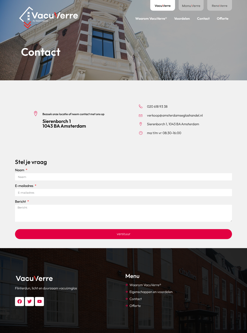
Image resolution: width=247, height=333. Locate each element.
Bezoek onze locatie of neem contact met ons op (73, 114)
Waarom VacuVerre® (151, 18)
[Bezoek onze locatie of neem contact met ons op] (35, 113)
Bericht (21, 202)
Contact (203, 18)
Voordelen (182, 18)
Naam (20, 170)
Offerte (222, 18)
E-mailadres (24, 186)
